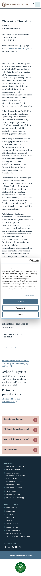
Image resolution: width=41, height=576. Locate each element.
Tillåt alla (20, 302)
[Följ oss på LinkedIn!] (17, 547)
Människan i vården (14, 481)
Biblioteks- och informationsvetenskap (16, 474)
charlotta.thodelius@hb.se (20, 48)
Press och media (13, 527)
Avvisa (20, 314)
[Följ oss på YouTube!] (9, 547)
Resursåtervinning (14, 488)
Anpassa (19, 308)
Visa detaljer (29, 295)
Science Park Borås (14, 498)
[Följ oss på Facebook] (6, 547)
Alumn (9, 521)
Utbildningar (11, 508)
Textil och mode (13, 491)
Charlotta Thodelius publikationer (11, 400)
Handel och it (12, 478)
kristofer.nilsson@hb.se (11, 348)
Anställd (10, 517)
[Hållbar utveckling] (20, 567)
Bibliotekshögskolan (15, 467)
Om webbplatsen (13, 530)
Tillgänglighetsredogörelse (18, 536)
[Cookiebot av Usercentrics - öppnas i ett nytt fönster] (29, 260)
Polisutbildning (13, 494)
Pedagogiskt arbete (14, 485)
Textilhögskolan (13, 470)
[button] (35, 420)
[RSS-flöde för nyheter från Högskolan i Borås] (20, 547)
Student (9, 514)
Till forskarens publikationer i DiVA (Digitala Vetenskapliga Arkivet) (15, 363)
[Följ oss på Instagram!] (13, 547)
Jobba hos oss (12, 524)
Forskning (10, 511)
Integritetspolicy (13, 533)
